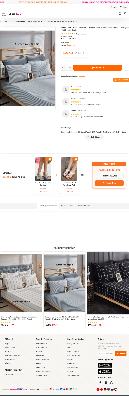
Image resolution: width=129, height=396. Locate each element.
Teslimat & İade (84, 206)
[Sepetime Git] (125, 14)
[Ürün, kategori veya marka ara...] (119, 14)
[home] (4, 21)
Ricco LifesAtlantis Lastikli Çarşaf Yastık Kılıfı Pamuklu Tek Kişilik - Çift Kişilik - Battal (19, 318)
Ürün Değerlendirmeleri (48, 206)
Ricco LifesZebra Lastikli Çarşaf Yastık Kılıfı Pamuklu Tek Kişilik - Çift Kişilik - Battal (62, 318)
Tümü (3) (81, 76)
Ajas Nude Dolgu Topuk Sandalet (43, 184)
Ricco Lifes (66, 28)
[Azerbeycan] (108, 389)
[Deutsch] (105, 389)
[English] (101, 389)
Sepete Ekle (110, 183)
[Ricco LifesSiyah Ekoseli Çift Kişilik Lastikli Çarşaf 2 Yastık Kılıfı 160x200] (108, 283)
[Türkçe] (98, 389)
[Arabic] (115, 389)
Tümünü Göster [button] (94, 137)
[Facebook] (100, 383)
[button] (97, 68)
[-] (62, 67)
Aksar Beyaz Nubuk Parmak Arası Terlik (69, 184)
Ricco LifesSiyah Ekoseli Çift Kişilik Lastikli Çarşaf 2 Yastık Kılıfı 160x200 (108, 318)
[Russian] (112, 389)
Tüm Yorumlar (122, 80)
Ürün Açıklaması (67, 206)
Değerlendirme (80, 34)
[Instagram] (106, 383)
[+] (70, 67)
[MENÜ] (4, 14)
